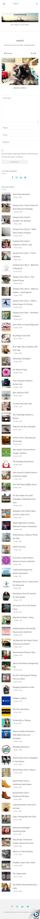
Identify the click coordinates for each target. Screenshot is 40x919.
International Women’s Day (24, 652)
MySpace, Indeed (19, 698)
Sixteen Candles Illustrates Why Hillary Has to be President (24, 734)
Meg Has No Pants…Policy (23, 617)
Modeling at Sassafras (22, 358)
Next (33, 53)
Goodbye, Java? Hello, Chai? (24, 862)
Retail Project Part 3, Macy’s (24, 770)
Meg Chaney (30, 45)
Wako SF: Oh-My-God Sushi (24, 426)
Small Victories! (19, 547)
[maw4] (20, 71)
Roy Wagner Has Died (21, 335)
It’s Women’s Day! (20, 369)
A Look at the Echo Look (22, 403)
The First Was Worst (21, 709)
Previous (8, 53)
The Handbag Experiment (23, 461)
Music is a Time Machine (23, 851)
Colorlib (18, 912)
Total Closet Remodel (21, 194)
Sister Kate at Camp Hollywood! (25, 324)
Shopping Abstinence (21, 747)
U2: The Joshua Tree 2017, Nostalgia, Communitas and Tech (24, 499)
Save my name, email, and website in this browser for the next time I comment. (20, 155)
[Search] (36, 3)
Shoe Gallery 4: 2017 (21, 392)
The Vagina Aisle (19, 873)
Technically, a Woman (22, 720)
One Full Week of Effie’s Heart (25, 484)
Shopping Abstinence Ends (23, 687)
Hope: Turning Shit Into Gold (24, 816)
